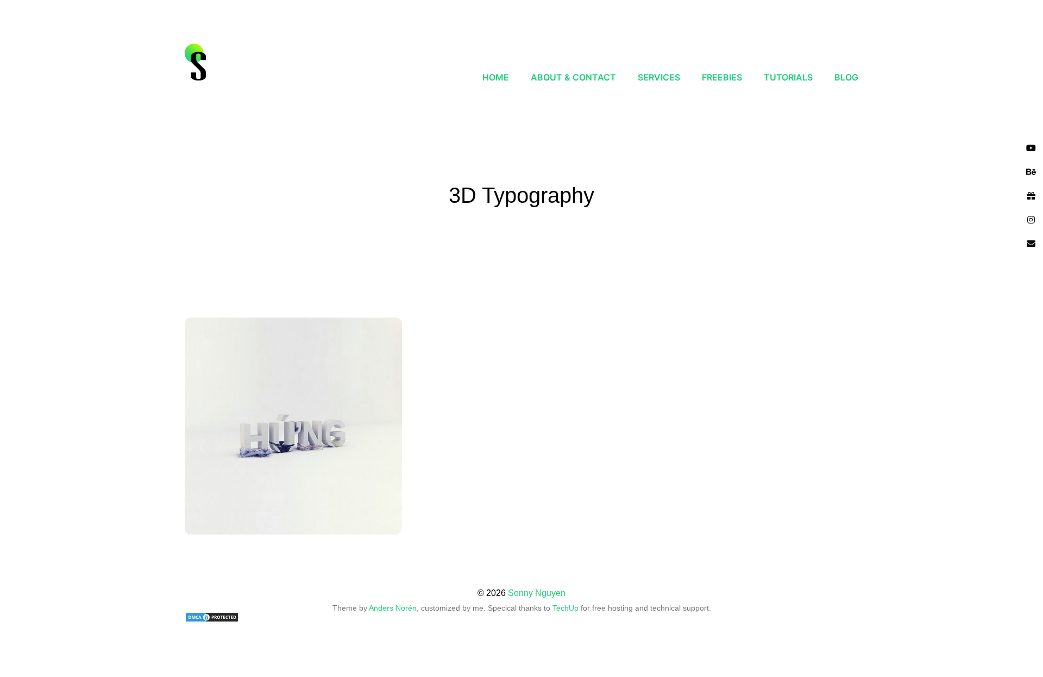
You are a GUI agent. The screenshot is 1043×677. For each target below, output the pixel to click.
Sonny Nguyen (537, 593)
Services (659, 77)
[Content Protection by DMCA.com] (521, 617)
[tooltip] (1031, 148)
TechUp (565, 608)
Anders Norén (393, 608)
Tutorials (788, 77)
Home (495, 77)
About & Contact (573, 77)
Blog (846, 77)
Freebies (722, 77)
